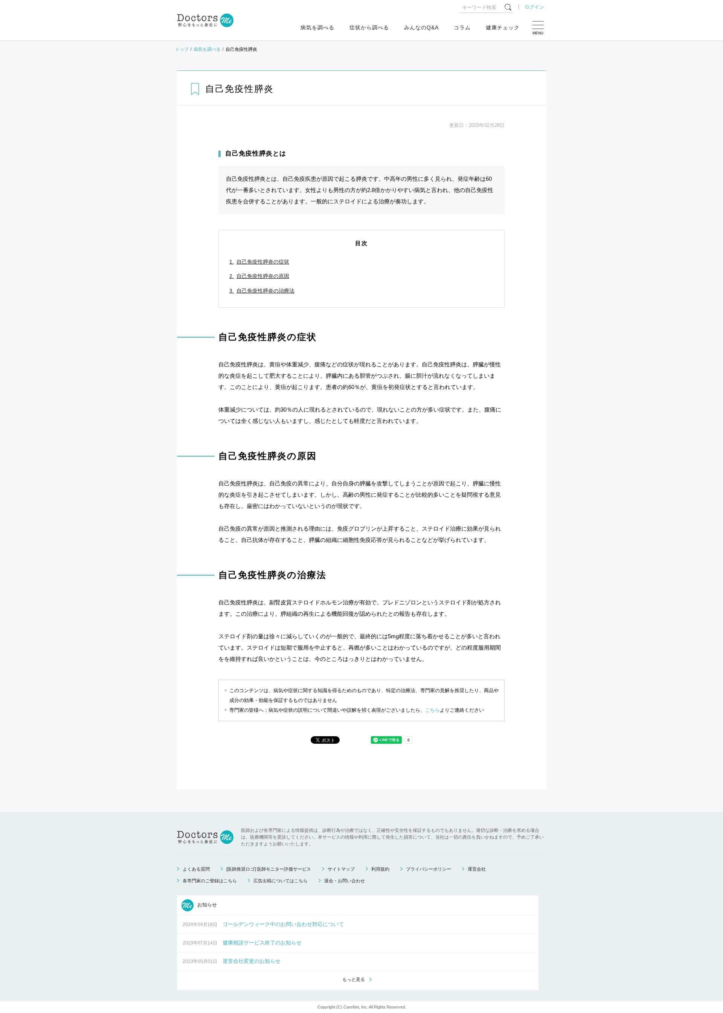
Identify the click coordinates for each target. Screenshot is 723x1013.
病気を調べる (317, 27)
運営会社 (477, 869)
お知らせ (206, 905)
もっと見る (353, 979)
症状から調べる (369, 27)
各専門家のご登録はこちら (210, 880)
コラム (462, 27)
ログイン (534, 7)
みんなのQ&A (421, 27)
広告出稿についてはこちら (280, 880)
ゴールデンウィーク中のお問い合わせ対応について (283, 924)
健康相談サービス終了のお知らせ (262, 943)
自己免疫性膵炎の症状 (262, 262)
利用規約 (380, 869)
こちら (432, 710)
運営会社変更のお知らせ (252, 961)
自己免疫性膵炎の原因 (262, 276)
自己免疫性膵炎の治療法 (265, 291)
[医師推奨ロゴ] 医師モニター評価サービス (268, 869)
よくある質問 (196, 869)
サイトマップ (341, 869)
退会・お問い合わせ (344, 880)
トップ (182, 49)
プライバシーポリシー (428, 869)
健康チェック (503, 27)
